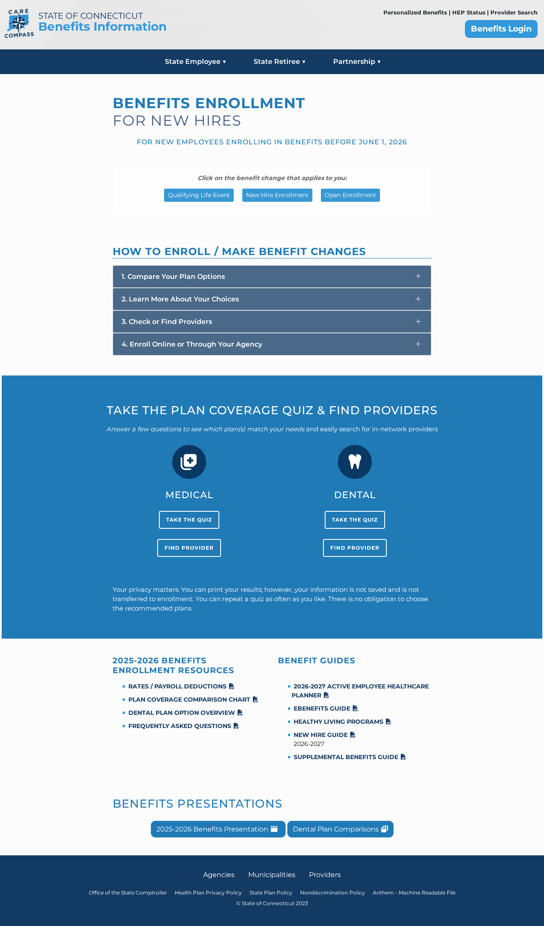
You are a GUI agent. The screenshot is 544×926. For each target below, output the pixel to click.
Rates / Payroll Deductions (177, 686)
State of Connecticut (90, 16)
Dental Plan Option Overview (181, 713)
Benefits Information (102, 26)
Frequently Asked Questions (179, 726)
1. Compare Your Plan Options (173, 276)
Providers (325, 875)
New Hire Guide (321, 735)
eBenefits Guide (322, 708)
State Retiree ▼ (280, 61)
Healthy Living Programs (338, 721)
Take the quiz (189, 519)
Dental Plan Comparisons (336, 829)
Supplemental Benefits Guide (346, 757)
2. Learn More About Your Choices (180, 299)
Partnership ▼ (357, 61)
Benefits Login (501, 29)
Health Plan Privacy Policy (208, 892)
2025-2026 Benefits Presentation (212, 829)
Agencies (219, 875)
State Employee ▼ (196, 61)
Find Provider (189, 548)
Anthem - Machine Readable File (414, 892)
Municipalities (271, 875)
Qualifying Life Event (199, 195)
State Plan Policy (270, 892)
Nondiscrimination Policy (332, 892)
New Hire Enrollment (277, 195)
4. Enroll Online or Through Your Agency (192, 344)
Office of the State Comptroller (128, 892)
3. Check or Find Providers (167, 322)
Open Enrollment (350, 195)
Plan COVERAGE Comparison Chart (189, 699)
